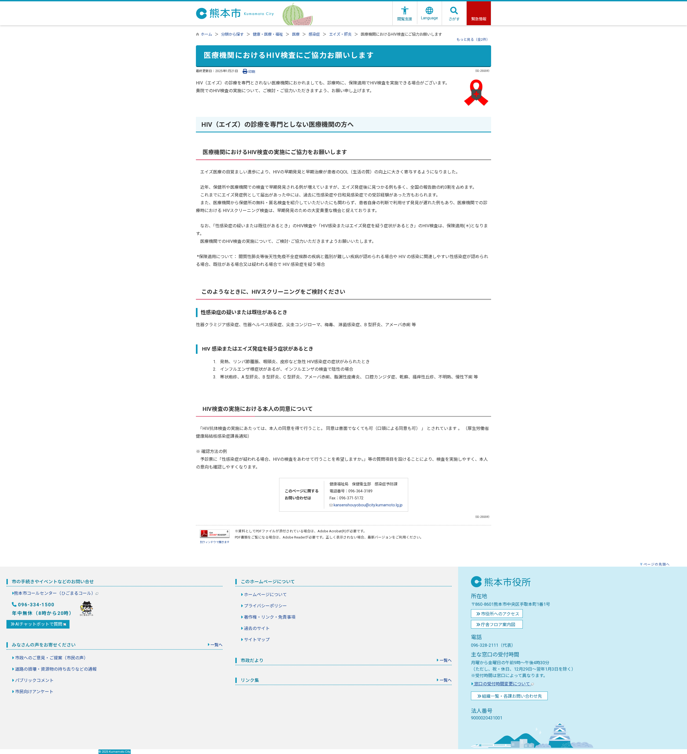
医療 (295, 34)
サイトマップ (257, 639)
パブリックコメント (34, 680)
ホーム (206, 34)
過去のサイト (257, 628)
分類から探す (232, 34)
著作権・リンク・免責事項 (269, 617)
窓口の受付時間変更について (502, 683)
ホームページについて (265, 594)
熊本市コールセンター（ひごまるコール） (55, 593)
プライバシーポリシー (265, 605)
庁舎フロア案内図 (498, 624)
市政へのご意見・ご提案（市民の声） (51, 657)
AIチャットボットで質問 (39, 624)
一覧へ (216, 644)
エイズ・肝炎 (340, 34)
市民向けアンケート (34, 691)
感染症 (314, 34)
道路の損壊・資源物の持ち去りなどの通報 (56, 669)
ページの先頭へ (657, 564)
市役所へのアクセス (500, 613)
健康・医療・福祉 (268, 34)
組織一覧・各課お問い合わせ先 (512, 696)
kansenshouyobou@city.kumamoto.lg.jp (367, 505)
